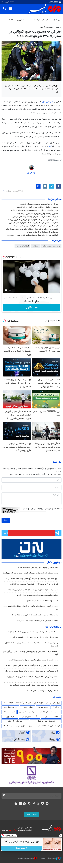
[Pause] (6, 290)
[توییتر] (34, 804)
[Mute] (10, 290)
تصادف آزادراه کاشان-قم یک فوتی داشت (42, 690)
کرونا (50, 146)
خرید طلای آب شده (23, 702)
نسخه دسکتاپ (31, 814)
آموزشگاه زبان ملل (15, 721)
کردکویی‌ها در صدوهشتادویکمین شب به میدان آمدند (37, 595)
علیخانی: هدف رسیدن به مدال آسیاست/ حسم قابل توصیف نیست (32, 665)
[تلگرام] (47, 804)
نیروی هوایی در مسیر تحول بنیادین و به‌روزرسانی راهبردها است (33, 660)
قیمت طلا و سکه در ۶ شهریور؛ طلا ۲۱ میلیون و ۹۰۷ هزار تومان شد (32, 631)
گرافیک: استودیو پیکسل (26, 858)
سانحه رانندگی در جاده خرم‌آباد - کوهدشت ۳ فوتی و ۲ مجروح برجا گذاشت (32, 678)
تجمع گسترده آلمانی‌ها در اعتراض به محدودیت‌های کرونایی (35, 216)
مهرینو (31, 725)
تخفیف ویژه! (21, 848)
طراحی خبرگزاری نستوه (48, 858)
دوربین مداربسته (10, 707)
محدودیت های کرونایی (51, 246)
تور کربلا (56, 707)
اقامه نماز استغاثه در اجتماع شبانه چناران (42, 600)
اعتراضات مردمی (22, 246)
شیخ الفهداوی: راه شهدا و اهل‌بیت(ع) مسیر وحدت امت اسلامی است (31, 578)
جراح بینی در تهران (53, 702)
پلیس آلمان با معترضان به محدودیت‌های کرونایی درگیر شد (35, 225)
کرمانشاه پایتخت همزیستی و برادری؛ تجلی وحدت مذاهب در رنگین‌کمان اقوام (30, 653)
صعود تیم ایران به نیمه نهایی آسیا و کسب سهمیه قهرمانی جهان (33, 685)
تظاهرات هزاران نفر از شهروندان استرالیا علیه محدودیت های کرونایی (31, 229)
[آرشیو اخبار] (20, 804)
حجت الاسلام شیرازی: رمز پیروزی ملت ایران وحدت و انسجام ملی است (30, 573)
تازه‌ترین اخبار (54, 563)
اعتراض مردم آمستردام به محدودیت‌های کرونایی (39, 204)
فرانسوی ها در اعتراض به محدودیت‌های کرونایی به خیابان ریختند (33, 219)
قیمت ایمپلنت (9, 711)
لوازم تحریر (38, 702)
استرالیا (35, 246)
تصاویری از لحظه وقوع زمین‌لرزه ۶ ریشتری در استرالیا (37, 213)
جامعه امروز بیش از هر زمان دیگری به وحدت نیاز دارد (37, 620)
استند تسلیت (43, 707)
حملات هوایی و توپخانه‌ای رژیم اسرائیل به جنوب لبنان (37, 567)
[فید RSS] (25, 804)
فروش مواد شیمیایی (27, 711)
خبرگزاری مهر (47, 101)
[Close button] (60, 835)
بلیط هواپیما (9, 716)
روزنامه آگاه (7, 725)
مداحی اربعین (27, 707)
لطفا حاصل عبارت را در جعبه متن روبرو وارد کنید (41, 508)
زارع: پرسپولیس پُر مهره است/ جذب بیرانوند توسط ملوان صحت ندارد (31, 671)
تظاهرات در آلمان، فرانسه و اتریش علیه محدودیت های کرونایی (33, 222)
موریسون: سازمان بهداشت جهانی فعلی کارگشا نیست (37, 207)
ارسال (6, 520)
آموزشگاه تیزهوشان (29, 716)
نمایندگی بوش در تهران (46, 721)
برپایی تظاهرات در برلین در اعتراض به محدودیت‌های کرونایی (34, 210)
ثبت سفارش (31, 307)
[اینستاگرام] (38, 804)
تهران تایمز (21, 725)
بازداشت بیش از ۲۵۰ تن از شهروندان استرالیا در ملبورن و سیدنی (32, 235)
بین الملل (57, 20)
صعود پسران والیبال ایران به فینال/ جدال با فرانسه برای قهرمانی (33, 637)
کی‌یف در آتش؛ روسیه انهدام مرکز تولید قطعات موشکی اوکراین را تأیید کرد (31, 608)
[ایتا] (16, 804)
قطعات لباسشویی (51, 716)
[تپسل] (4, 257)
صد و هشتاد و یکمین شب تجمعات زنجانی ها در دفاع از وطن (34, 615)
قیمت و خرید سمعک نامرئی (49, 725)
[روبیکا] (29, 804)
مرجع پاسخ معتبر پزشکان (49, 711)
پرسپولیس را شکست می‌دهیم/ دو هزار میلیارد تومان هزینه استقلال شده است (31, 644)
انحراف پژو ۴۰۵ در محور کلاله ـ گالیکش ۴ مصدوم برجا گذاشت (34, 584)
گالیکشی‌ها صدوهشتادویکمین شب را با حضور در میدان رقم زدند (33, 589)
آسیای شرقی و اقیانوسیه (42, 20)
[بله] (42, 804)
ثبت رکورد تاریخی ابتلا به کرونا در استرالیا (42, 232)
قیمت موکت (8, 702)
